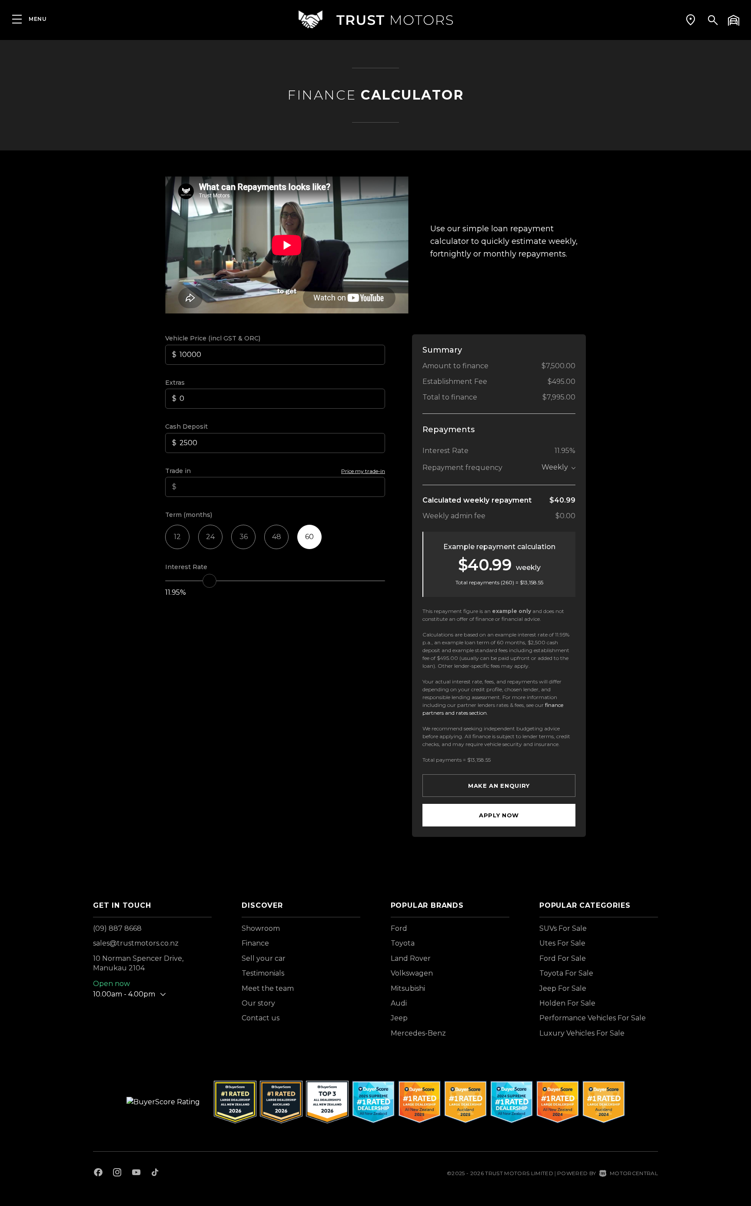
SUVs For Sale (563, 928)
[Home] (375, 19)
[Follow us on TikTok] (155, 1173)
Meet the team (268, 988)
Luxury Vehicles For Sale (582, 1033)
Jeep (399, 1018)
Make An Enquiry (499, 785)
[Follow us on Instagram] (117, 1173)
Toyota (403, 943)
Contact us (260, 1018)
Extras (175, 382)
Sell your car (264, 958)
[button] (690, 19)
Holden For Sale (567, 1003)
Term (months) (188, 515)
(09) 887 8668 (117, 928)
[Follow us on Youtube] (136, 1173)
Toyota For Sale (566, 973)
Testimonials (263, 973)
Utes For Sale (562, 943)
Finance (255, 943)
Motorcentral (634, 1173)
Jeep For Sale (562, 988)
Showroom (261, 928)
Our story (258, 1003)
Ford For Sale (562, 958)
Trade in (178, 471)
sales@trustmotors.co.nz (136, 943)
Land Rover (411, 958)
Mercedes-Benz (418, 1033)
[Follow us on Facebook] (98, 1173)
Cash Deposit (186, 426)
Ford (399, 928)
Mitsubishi (408, 988)
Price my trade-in (363, 471)
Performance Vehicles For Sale (592, 1018)
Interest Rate (186, 567)
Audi (399, 1003)
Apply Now (499, 815)
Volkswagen (412, 973)
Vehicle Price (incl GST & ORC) (212, 338)
